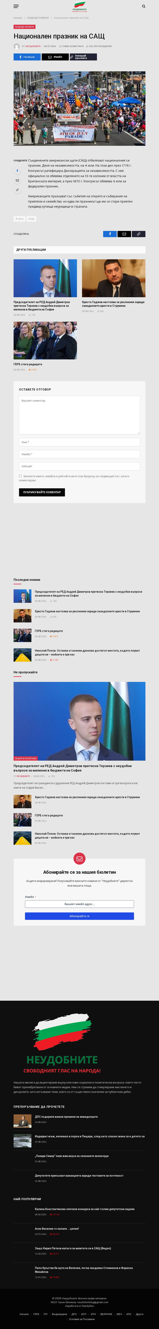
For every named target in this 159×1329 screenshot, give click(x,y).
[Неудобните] (79, 6)
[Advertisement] (79, 542)
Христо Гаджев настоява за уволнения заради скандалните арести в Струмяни (113, 304)
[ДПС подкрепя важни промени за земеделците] (22, 1121)
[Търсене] (143, 6)
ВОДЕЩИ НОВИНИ (24, 27)
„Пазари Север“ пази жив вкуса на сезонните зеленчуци (72, 1156)
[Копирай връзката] (17, 189)
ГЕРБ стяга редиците (28, 364)
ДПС (74, 1314)
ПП (46, 1314)
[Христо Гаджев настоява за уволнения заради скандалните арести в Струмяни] (113, 278)
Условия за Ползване (82, 1319)
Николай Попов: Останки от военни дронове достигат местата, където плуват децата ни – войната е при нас (87, 652)
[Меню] (16, 6)
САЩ (31, 218)
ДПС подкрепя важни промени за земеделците (66, 1116)
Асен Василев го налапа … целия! (57, 1228)
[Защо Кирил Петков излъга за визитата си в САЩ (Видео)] (22, 1252)
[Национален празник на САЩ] (79, 108)
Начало (24, 1314)
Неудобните (33, 46)
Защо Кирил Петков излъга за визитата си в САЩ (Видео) (73, 1248)
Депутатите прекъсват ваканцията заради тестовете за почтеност (79, 1175)
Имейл (30, 896)
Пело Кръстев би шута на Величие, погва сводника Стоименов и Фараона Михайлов (84, 1269)
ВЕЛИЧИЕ (106, 1314)
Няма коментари (73, 46)
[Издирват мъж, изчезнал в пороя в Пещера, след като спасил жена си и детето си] (22, 1140)
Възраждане (59, 1314)
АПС (128, 1314)
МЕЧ (119, 1314)
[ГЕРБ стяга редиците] (45, 341)
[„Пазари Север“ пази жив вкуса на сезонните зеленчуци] (22, 1160)
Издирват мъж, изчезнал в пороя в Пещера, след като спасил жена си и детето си (90, 1136)
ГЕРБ (36, 1314)
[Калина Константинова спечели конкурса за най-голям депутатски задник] (22, 1213)
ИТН (93, 1314)
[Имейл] (17, 180)
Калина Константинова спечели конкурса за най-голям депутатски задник (85, 1209)
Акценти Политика (25, 758)
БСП (83, 1314)
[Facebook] (17, 170)
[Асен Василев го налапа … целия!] (22, 1233)
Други (139, 1314)
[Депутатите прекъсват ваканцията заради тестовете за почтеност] (22, 1180)
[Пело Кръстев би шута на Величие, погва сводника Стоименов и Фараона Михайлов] (22, 1272)
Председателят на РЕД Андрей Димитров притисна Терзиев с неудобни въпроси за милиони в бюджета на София (42, 306)
